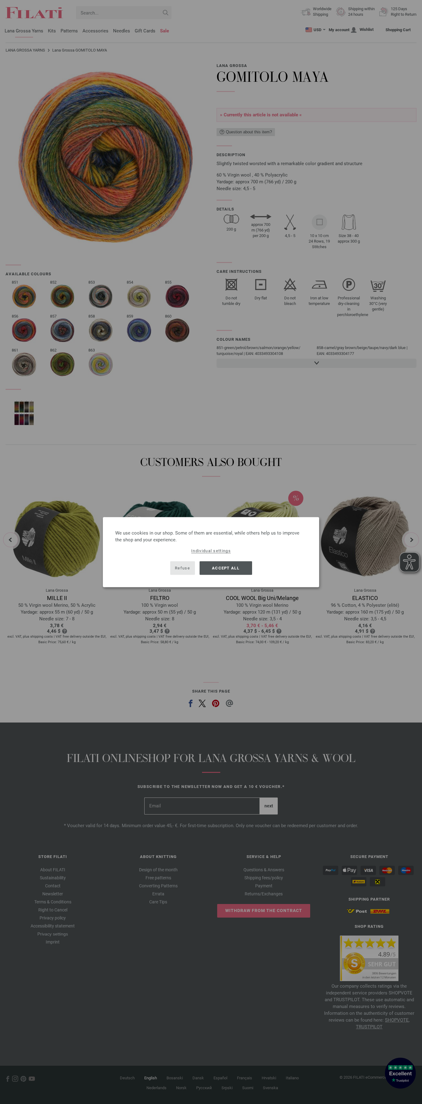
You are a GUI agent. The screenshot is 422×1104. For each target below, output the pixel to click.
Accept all (225, 568)
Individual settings (211, 550)
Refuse (182, 568)
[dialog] (211, 552)
